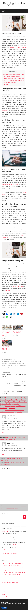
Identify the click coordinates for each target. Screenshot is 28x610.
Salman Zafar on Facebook (10, 582)
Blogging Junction (14, 3)
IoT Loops (13, 544)
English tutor (5, 110)
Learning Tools (17, 361)
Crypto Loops (5, 526)
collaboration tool (18, 286)
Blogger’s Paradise (7, 537)
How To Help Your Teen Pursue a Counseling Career (6, 348)
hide (16, 71)
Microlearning (5, 363)
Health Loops (7, 550)
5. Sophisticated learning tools (10, 82)
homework (8, 290)
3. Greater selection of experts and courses (13, 78)
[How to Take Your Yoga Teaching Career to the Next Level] (7, 327)
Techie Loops (5, 531)
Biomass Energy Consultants (9, 553)
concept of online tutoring (18, 47)
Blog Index (4, 596)
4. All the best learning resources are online (13, 80)
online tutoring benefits (15, 363)
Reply (3, 432)
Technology (12, 359)
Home (3, 594)
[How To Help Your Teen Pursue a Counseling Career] (7, 343)
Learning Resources (9, 361)
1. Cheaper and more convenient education (13, 74)
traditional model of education (10, 184)
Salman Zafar (22, 36)
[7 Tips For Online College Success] (18, 327)
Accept (4, 607)
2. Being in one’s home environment (11, 76)
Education (6, 359)
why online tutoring (19, 365)
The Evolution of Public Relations (10, 577)
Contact (4, 599)
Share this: (5, 84)
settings (16, 605)
